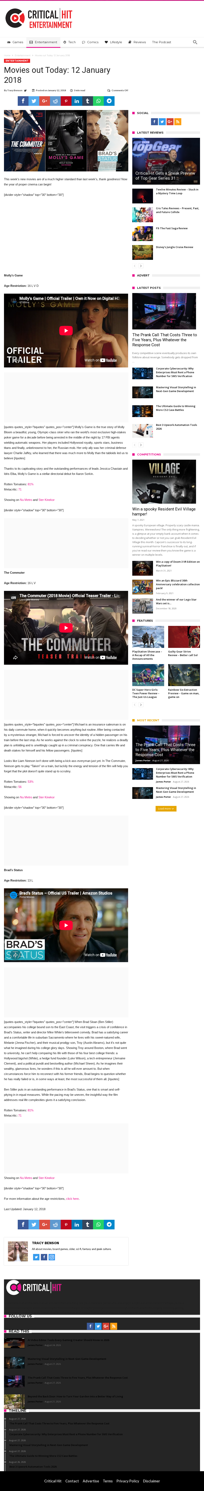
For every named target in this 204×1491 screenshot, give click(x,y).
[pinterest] (66, 101)
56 (20, 787)
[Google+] (170, 121)
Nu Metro (26, 499)
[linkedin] (77, 101)
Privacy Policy (128, 1481)
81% (30, 484)
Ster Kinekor (46, 499)
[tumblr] (87, 101)
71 (20, 489)
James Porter (142, 760)
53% (30, 781)
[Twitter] (162, 121)
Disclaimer (151, 1481)
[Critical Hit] (39, 7)
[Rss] (177, 121)
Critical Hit (53, 1481)
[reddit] (55, 101)
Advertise (91, 1481)
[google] (44, 101)
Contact (72, 1481)
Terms (108, 1481)
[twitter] (33, 101)
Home (7, 55)
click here (72, 1198)
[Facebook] (154, 121)
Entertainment (22, 55)
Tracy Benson (14, 90)
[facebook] (23, 101)
